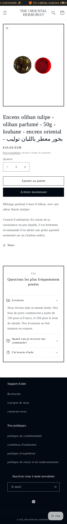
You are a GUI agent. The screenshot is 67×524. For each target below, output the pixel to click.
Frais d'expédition (12, 153)
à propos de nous (18, 402)
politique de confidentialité (24, 435)
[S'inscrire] (55, 487)
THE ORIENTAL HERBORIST (37, 520)
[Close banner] (63, 3)
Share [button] (11, 245)
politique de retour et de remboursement (33, 462)
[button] (5, 12)
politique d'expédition (21, 453)
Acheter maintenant (33, 192)
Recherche (14, 393)
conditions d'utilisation (21, 444)
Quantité (7, 159)
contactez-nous (17, 411)
